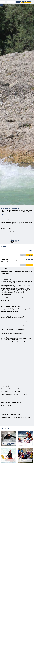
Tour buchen (30, 255)
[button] (2, 104)
